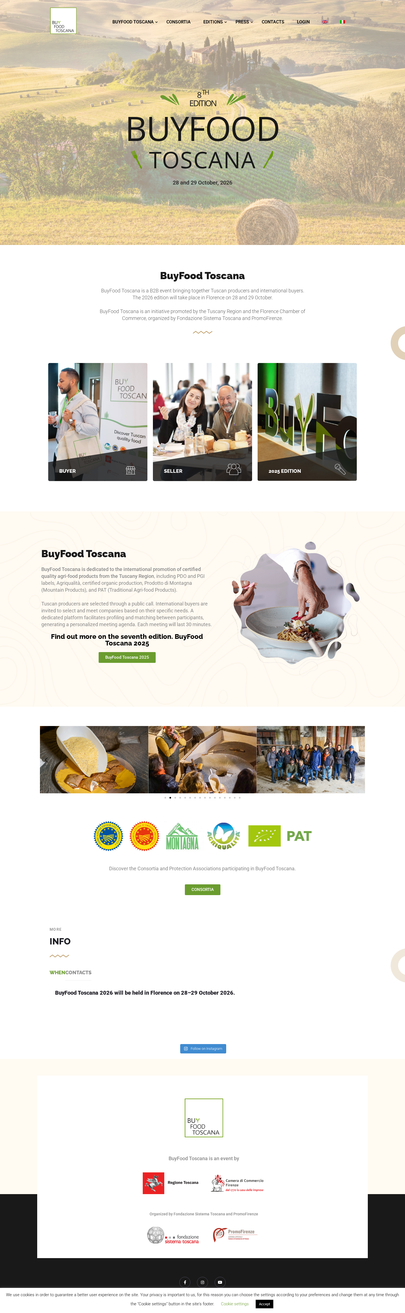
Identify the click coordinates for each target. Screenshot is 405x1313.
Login (303, 22)
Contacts (273, 22)
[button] (46, 759)
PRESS (242, 22)
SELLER (173, 471)
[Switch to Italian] (342, 22)
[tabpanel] (202, 995)
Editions (213, 22)
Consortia (178, 22)
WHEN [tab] (57, 972)
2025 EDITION (285, 471)
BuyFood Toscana (133, 22)
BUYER (67, 471)
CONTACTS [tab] (78, 972)
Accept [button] (264, 1304)
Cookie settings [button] (235, 1303)
